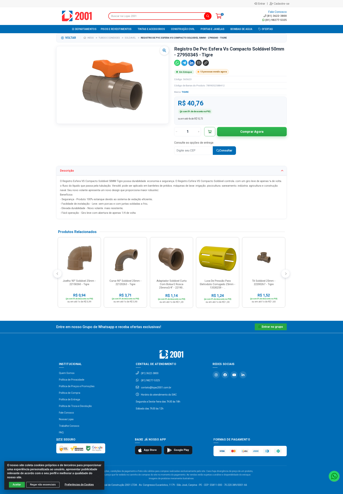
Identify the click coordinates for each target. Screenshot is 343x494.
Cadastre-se (281, 3)
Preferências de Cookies (79, 484)
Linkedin (243, 374)
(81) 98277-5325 (276, 20)
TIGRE (185, 91)
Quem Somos (66, 373)
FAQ (61, 432)
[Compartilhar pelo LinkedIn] (191, 63)
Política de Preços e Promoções (77, 386)
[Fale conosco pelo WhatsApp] (334, 476)
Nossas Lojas (66, 419)
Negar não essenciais (43, 484)
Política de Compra (69, 392)
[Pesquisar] (208, 16)
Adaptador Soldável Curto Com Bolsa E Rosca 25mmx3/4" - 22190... (171, 284)
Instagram (216, 374)
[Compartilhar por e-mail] (199, 63)
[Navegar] (57, 274)
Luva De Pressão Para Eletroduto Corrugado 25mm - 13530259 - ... (217, 284)
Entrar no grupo (272, 326)
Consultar (225, 150)
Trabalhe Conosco (69, 425)
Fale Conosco (66, 412)
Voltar (70, 37)
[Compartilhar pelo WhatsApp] (177, 63)
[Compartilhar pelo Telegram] (184, 63)
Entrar (261, 3)
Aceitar (17, 484)
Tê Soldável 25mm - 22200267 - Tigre (263, 282)
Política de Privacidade (71, 379)
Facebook (225, 374)
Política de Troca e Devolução (75, 406)
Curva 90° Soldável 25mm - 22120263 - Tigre (125, 282)
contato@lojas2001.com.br (155, 387)
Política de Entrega (69, 399)
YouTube (234, 374)
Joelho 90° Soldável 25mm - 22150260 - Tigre (79, 282)
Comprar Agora (252, 131)
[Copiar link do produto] (206, 63)
